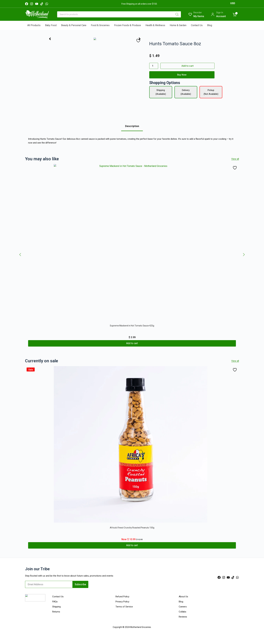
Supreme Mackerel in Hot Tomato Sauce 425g (132, 325)
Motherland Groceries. (140, 627)
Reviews (183, 616)
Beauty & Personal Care (73, 25)
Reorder (197, 12)
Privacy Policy (122, 601)
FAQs (55, 601)
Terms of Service (124, 606)
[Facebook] (26, 3)
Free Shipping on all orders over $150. (139, 4)
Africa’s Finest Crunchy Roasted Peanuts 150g (132, 527)
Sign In (219, 12)
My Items (198, 16)
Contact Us (197, 25)
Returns (56, 611)
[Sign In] (213, 14)
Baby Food (51, 25)
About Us (183, 596)
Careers (183, 606)
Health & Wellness (155, 25)
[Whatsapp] (46, 3)
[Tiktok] (41, 3)
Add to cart (188, 65)
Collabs (182, 611)
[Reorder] (190, 14)
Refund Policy (122, 596)
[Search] (177, 14)
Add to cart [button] (132, 343)
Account (221, 16)
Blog (209, 25)
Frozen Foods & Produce (127, 25)
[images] (94, 39)
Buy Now (182, 74)
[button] (20, 254)
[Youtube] (36, 3)
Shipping (56, 606)
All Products (33, 25)
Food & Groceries (100, 25)
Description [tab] (132, 126)
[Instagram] (31, 3)
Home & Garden (178, 25)
